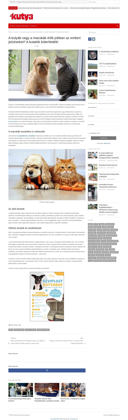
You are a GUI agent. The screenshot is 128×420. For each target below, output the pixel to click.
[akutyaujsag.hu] (21, 16)
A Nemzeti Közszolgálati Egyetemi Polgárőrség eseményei (61, 8)
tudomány (97, 252)
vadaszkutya (114, 252)
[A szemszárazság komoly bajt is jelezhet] (20, 384)
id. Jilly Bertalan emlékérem (109, 51)
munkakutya (107, 246)
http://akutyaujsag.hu (24, 415)
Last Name (91, 124)
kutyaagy (106, 230)
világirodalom (112, 258)
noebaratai (92, 249)
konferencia (92, 230)
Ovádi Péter (100, 249)
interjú (104, 227)
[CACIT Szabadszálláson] (92, 63)
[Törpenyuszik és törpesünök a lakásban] (92, 174)
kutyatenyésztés (111, 235)
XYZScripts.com (74, 419)
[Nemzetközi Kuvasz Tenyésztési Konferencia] (92, 184)
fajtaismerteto (110, 224)
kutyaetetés (92, 232)
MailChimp (107, 143)
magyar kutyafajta (112, 241)
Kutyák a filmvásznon (106, 72)
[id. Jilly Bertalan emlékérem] (92, 51)
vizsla (90, 260)
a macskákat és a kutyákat (26, 136)
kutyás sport (107, 238)
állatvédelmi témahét (109, 260)
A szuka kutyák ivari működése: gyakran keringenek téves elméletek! (109, 155)
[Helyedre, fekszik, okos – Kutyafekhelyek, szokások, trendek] (47, 384)
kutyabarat (114, 230)
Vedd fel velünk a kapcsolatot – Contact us (23, 26)
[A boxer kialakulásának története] (92, 90)
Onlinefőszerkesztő (112, 160)
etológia (101, 224)
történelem (105, 252)
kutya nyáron (92, 235)
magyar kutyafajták (94, 244)
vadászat (91, 255)
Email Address (92, 107)
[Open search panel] (117, 26)
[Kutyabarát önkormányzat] (92, 165)
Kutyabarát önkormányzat (108, 165)
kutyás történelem (94, 241)
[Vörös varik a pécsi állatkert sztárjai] (92, 80)
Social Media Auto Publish (56, 419)
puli (107, 249)
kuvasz (103, 241)
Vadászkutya (100, 255)
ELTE (10, 329)
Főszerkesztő (110, 54)
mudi (100, 246)
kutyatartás (101, 235)
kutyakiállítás (111, 232)
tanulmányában (13, 121)
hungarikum (97, 227)
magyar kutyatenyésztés (109, 244)
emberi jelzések (19, 329)
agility (90, 224)
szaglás (112, 249)
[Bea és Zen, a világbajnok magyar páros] (73, 384)
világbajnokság (101, 258)
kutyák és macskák (43, 329)
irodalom (110, 227)
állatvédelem (97, 260)
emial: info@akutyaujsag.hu (112, 415)
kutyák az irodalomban (95, 238)
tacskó (91, 252)
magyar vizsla (93, 246)
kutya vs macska (31, 329)
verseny (108, 255)
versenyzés (92, 258)
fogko (90, 227)
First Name (91, 116)
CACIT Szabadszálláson (108, 64)
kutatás (99, 230)
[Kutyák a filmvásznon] (92, 72)
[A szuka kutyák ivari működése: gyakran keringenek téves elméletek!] (92, 153)
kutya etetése (101, 232)
